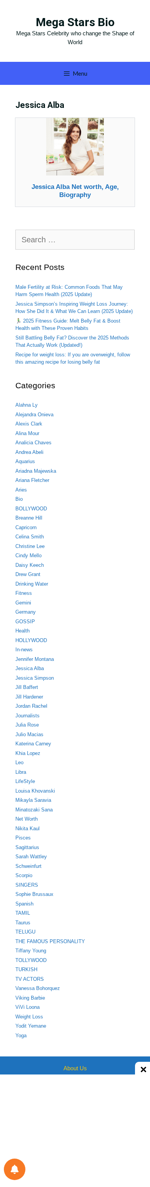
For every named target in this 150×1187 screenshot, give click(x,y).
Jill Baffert (26, 687)
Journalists (27, 715)
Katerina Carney (33, 744)
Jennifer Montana (34, 659)
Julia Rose (27, 725)
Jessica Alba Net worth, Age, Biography (75, 190)
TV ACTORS (29, 979)
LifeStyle (25, 781)
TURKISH (26, 969)
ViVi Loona (27, 1007)
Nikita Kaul (27, 828)
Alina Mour (27, 433)
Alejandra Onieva (34, 414)
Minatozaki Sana (34, 810)
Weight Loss (29, 1017)
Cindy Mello (28, 555)
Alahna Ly (26, 405)
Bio (19, 499)
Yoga (21, 1035)
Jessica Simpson (34, 678)
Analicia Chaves (33, 442)
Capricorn (26, 527)
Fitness (23, 593)
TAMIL (22, 913)
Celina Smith (29, 537)
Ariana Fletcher (32, 480)
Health (22, 631)
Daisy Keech (29, 565)
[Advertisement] (75, 1130)
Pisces (23, 838)
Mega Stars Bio (75, 22)
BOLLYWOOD (31, 509)
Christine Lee (30, 546)
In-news (24, 649)
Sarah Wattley (31, 856)
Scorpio (23, 875)
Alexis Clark (28, 424)
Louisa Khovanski (35, 791)
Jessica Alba (29, 668)
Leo (19, 762)
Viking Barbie (30, 998)
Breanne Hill (28, 518)
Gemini (23, 603)
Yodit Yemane (30, 1026)
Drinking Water (31, 584)
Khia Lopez (27, 753)
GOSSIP (25, 621)
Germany (25, 612)
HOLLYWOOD (31, 640)
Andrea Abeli (29, 452)
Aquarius (25, 461)
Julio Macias (29, 734)
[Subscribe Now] (14, 1169)
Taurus (22, 922)
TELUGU (25, 932)
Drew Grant (27, 574)
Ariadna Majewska (35, 471)
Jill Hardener (29, 697)
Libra (20, 772)
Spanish (24, 904)
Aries (21, 490)
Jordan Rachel (31, 706)
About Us (75, 1068)
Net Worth (26, 819)
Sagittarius (27, 847)
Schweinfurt (28, 866)
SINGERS (26, 885)
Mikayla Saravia (33, 800)
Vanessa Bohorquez (37, 988)
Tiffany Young (30, 951)
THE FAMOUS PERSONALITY (50, 941)
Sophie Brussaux (34, 894)
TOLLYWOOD (31, 960)
